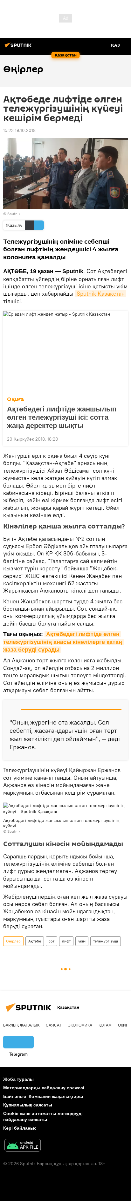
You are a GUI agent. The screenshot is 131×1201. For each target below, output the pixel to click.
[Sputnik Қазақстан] (19, 47)
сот (51, 941)
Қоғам (105, 1025)
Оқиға (15, 399)
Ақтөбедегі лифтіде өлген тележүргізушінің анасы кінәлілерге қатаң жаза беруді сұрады (63, 642)
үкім (82, 941)
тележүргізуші (105, 941)
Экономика (80, 1025)
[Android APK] (22, 1146)
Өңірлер (13, 941)
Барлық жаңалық (21, 1025)
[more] (120, 438)
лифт (66, 941)
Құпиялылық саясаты (27, 1104)
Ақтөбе (34, 941)
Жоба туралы (18, 1079)
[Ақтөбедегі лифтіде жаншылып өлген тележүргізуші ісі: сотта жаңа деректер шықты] (65, 351)
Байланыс (14, 1096)
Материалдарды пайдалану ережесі (43, 1087)
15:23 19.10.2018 (19, 130)
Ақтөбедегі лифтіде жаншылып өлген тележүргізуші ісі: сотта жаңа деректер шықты (61, 417)
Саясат (53, 1025)
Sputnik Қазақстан (101, 293)
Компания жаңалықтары (56, 1096)
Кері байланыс (20, 1128)
